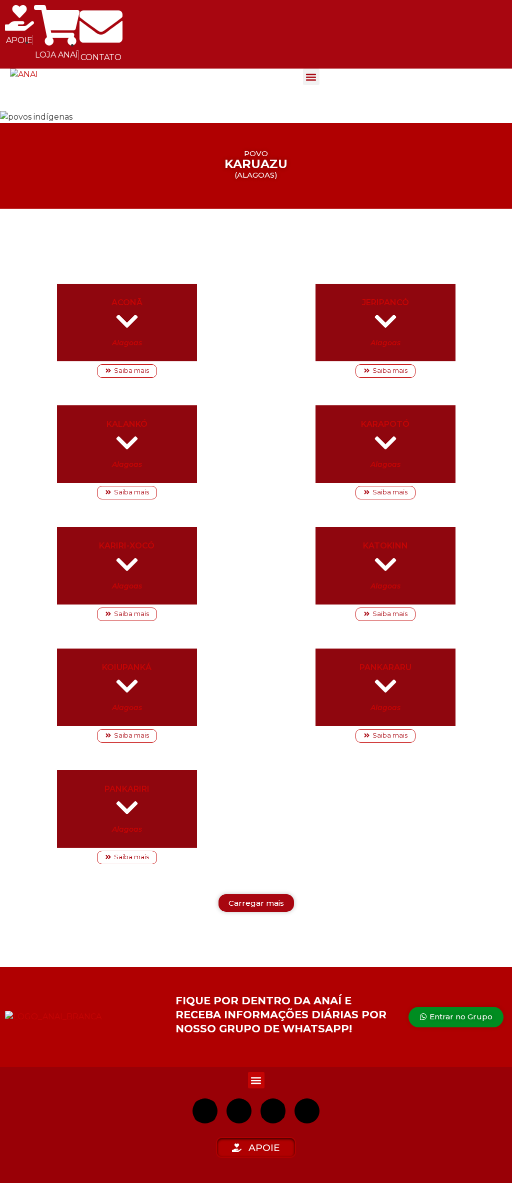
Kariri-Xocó (126, 545)
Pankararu (386, 667)
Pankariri (127, 789)
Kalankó (127, 424)
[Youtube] (273, 1110)
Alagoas (127, 342)
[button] (311, 77)
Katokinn (385, 545)
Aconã (127, 302)
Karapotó (385, 424)
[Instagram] (205, 1110)
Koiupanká (127, 667)
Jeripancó (385, 302)
